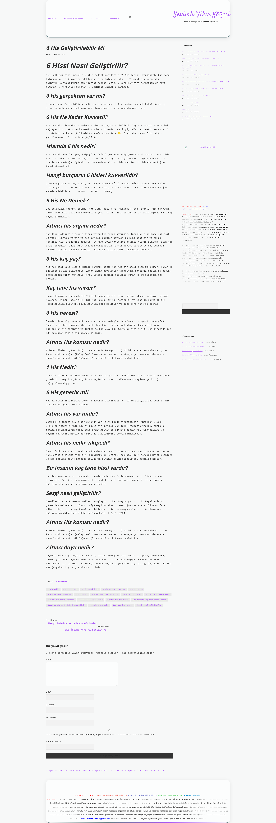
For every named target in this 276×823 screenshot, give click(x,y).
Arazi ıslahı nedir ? (192, 103)
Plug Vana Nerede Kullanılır (196, 360)
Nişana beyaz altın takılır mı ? (198, 116)
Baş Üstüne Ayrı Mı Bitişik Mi (86, 630)
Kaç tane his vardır (122, 605)
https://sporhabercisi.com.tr (103, 770)
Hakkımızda (114, 19)
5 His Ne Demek (70, 589)
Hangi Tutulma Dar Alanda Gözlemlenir (74, 623)
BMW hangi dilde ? (191, 109)
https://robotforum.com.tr (64, 770)
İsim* (48, 692)
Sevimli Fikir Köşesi (202, 14)
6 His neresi (81, 595)
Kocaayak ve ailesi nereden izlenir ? (200, 59)
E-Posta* (50, 705)
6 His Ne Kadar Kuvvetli (59, 595)
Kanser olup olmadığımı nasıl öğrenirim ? (202, 89)
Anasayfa (52, 19)
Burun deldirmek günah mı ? (195, 75)
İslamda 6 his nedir (99, 605)
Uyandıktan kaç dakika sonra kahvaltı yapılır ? (205, 82)
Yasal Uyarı (95, 19)
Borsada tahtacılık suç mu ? (196, 96)
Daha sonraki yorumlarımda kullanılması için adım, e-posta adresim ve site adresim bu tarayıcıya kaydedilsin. (100, 735)
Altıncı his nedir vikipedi (61, 600)
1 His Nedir (53, 589)
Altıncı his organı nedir (90, 600)
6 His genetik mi (90, 589)
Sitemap (159, 770)
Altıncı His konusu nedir (158, 595)
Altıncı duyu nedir (132, 595)
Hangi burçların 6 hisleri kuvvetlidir (66, 605)
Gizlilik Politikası (73, 19)
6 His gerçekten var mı (114, 589)
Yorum (48, 660)
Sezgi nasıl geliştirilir (149, 605)
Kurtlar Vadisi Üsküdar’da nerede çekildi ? (203, 52)
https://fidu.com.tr (138, 770)
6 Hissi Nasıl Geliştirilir (105, 595)
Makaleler (62, 582)
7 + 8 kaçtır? (53, 742)
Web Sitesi (51, 718)
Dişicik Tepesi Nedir (192, 351)
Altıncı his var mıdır (117, 600)
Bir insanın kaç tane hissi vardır (149, 600)
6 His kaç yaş (136, 589)
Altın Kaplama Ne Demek (193, 342)
